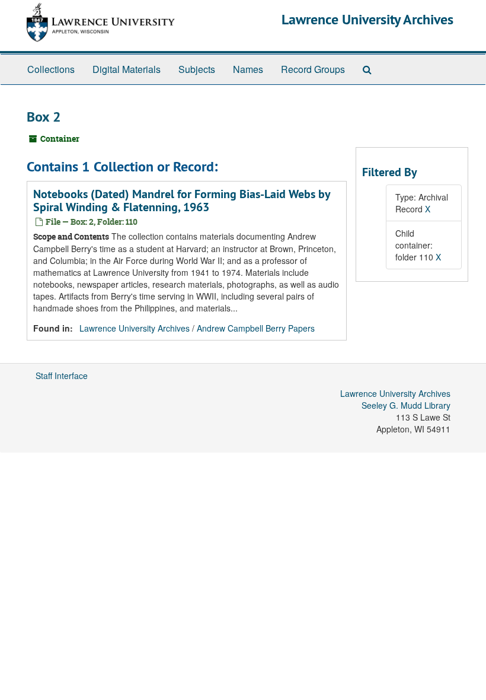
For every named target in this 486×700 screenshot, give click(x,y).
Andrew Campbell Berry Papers (256, 328)
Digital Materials (126, 69)
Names (248, 69)
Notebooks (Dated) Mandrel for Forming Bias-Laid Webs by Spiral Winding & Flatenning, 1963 (181, 200)
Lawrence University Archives (367, 19)
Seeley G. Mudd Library (406, 405)
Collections (51, 69)
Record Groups (313, 69)
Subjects (196, 69)
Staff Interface (62, 375)
